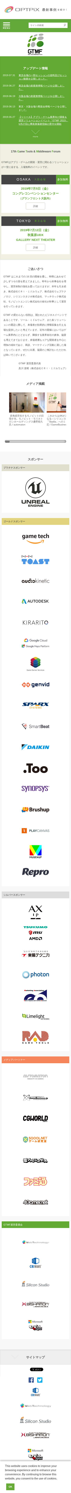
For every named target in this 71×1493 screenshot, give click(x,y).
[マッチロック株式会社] (35, 1304)
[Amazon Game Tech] (35, 539)
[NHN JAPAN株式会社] (35, 559)
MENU (6, 25)
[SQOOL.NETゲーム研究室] (35, 1140)
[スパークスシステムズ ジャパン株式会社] (35, 705)
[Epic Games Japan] (36, 492)
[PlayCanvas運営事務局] (35, 830)
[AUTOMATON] (35, 1077)
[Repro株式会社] (35, 872)
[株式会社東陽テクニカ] (35, 954)
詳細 (35, 206)
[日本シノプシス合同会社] (35, 789)
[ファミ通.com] (35, 1181)
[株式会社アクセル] (35, 912)
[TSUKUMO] (35, 933)
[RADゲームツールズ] (35, 1037)
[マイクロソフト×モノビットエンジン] (35, 1325)
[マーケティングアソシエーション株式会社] (35, 995)
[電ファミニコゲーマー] (35, 1160)
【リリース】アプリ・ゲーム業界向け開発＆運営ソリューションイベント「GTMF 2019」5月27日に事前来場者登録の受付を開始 (43, 120)
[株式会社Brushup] (35, 810)
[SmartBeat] (35, 726)
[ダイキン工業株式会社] (35, 747)
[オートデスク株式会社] (35, 601)
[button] (58, 1478)
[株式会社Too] (35, 768)
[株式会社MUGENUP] (35, 852)
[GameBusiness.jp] (35, 1098)
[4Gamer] (35, 1202)
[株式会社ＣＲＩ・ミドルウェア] (35, 1263)
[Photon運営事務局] (35, 975)
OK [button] (10, 1486)
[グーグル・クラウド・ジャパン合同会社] (35, 643)
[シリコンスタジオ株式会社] (35, 1284)
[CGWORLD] (35, 1119)
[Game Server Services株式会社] (35, 664)
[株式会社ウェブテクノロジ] (35, 1241)
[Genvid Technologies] (35, 684)
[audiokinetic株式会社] (35, 580)
